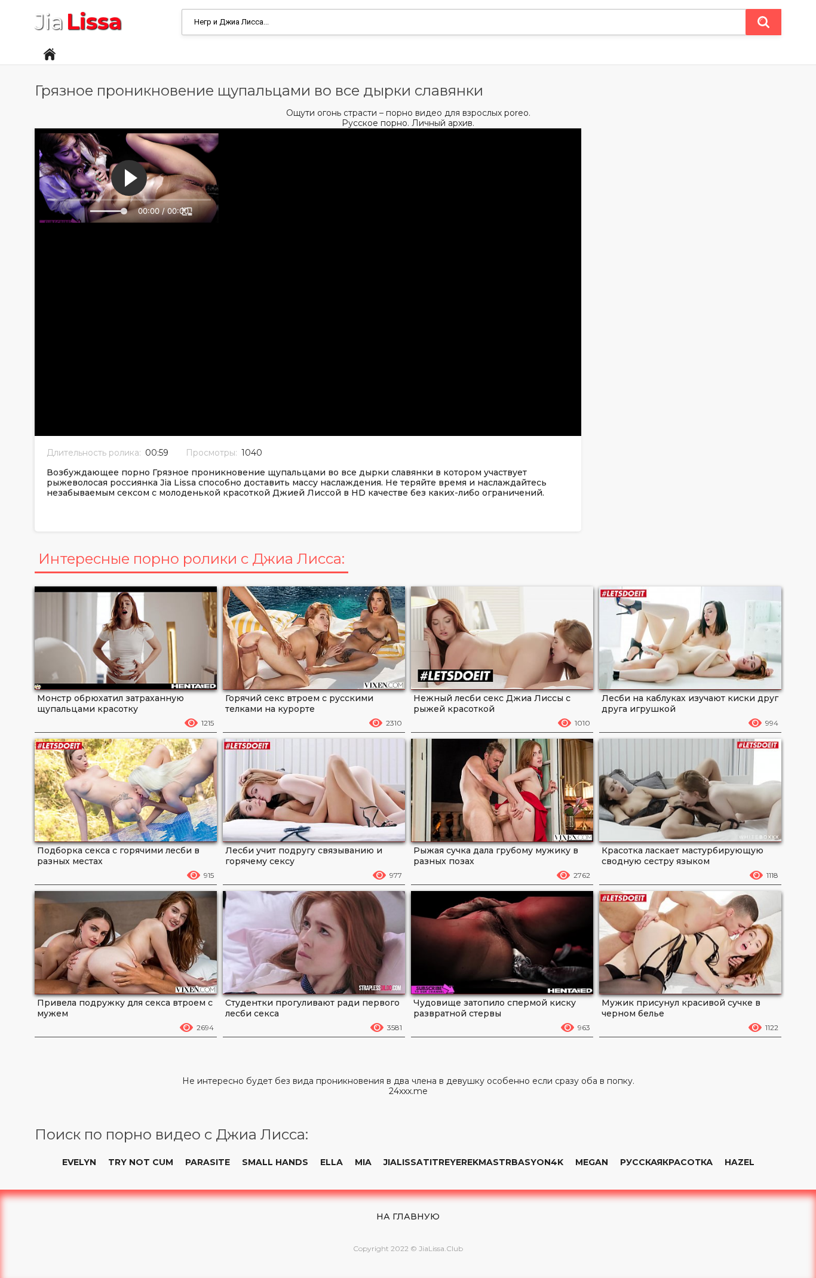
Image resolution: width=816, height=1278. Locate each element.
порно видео (414, 113)
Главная (50, 54)
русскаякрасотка (666, 1162)
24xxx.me (408, 1091)
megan (591, 1162)
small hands (275, 1162)
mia (363, 1162)
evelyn (79, 1162)
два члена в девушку (439, 1081)
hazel (739, 1162)
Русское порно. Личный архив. (408, 123)
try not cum (140, 1162)
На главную (408, 1216)
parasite (207, 1162)
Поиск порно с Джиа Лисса (763, 22)
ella (331, 1162)
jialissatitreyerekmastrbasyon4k (473, 1162)
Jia (78, 22)
